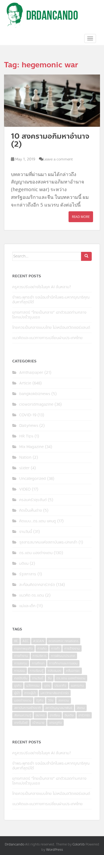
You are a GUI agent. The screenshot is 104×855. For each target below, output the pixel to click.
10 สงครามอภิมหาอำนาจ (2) (50, 140)
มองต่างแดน (22, 700)
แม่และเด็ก (27, 606)
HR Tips (26, 436)
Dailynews (28, 425)
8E (16, 641)
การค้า (55, 648)
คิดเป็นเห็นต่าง (30, 510)
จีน (50, 678)
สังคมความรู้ (22, 715)
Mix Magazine (31, 447)
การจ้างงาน (72, 648)
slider (24, 468)
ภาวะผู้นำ (30, 693)
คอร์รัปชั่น (20, 678)
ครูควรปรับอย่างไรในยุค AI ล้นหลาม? (41, 287)
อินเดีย (69, 715)
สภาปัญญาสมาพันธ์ (58, 707)
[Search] (86, 256)
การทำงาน (21, 656)
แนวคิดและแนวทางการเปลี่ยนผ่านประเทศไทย (47, 338)
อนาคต (40, 715)
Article (25, 383)
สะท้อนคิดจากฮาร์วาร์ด (37, 584)
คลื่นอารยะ (73, 670)
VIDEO (25, 489)
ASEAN (38, 641)
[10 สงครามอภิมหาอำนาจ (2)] (52, 100)
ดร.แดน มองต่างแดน (36, 553)
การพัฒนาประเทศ (63, 656)
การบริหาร (39, 656)
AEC (25, 641)
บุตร (47, 685)
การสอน (19, 670)
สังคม (81, 707)
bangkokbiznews (34, 394)
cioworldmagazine (36, 404)
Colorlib (79, 844)
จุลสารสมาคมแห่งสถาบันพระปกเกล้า (48, 542)
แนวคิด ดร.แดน (31, 595)
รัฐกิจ (39, 700)
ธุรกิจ (18, 685)
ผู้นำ (17, 693)
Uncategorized (32, 478)
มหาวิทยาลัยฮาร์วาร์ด (55, 693)
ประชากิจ (60, 685)
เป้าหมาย (38, 722)
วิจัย (51, 700)
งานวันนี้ (25, 531)
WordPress (54, 849)
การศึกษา (38, 663)
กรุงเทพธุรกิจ (23, 648)
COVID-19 (27, 415)
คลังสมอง (54, 670)
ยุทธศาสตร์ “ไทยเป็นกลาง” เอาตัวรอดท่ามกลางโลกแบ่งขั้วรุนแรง (49, 315)
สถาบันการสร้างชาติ (27, 707)
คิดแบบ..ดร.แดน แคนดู (37, 521)
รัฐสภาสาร (27, 574)
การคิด (42, 648)
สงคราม (63, 700)
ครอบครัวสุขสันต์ (33, 500)
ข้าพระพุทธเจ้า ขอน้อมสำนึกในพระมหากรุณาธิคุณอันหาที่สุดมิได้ (51, 300)
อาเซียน (55, 715)
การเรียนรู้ (36, 670)
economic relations (63, 641)
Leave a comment (58, 159)
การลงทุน (20, 663)
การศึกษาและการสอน (63, 663)
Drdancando (14, 844)
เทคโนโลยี (21, 722)
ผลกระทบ (77, 685)
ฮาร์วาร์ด (84, 715)
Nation (25, 457)
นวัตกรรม (32, 685)
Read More (81, 216)
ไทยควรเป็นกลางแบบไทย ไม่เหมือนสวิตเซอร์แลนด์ (51, 327)
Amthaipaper (31, 372)
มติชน (24, 563)
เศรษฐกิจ (55, 722)
